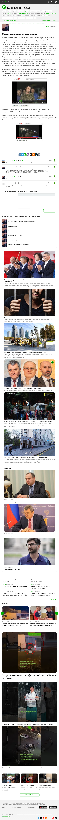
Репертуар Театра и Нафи (15, 235)
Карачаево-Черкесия (40, 13)
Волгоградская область (46, 11)
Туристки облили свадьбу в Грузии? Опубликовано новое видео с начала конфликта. (10, 788)
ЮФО (35, 18)
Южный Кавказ (29, 18)
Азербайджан (20, 11)
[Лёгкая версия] (9, 2)
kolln (14, 160)
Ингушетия (14, 13)
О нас (3, 807)
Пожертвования (31, 807)
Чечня (15, 18)
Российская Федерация (17, 15)
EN (5, 1)
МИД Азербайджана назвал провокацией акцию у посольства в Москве (25, 457)
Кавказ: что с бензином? (10, 20)
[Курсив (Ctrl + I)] (22, 194)
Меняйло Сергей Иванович (12, 536)
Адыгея (14, 11)
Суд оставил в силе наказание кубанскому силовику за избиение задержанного (43, 624)
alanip (14, 167)
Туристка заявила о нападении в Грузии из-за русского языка (47, 787)
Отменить (49, 210)
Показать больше (29, 794)
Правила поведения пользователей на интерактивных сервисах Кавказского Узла (34, 814)
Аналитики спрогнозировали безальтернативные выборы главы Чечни (25, 352)
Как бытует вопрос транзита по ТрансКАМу (20, 240)
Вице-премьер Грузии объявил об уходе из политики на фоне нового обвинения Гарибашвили (28, 280)
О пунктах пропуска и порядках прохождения (20, 230)
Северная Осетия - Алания (40, 15)
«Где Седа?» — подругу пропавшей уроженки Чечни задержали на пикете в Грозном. (27, 724)
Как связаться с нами (16, 807)
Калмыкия (31, 13)
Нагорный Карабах (7, 15)
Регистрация (24, 210)
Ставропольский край (7, 18)
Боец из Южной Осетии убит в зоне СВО (15, 586)
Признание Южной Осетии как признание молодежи (22, 221)
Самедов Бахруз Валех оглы (12, 569)
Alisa (14, 183)
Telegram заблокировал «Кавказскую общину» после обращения (29, 787)
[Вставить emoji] (32, 194)
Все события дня (52, 599)
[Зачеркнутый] (29, 194)
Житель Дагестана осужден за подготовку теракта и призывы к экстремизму (43, 594)
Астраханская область (35, 11)
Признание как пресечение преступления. (19, 244)
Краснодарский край (51, 13)
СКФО (49, 15)
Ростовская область (28, 15)
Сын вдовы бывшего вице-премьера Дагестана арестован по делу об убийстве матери (15, 595)
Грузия (4, 13)
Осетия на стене (12, 226)
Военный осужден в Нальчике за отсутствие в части (40, 580)
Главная (4, 23)
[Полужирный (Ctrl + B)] (19, 194)
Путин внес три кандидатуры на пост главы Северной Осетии (22, 388)
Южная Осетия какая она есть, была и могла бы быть (33, 23)
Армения (27, 11)
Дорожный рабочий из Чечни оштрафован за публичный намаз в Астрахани (15, 624)
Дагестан (9, 13)
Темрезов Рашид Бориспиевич (13, 502)
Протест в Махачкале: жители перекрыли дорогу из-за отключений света (24, 768)
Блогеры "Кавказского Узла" (14, 23)
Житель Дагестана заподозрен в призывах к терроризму (40, 587)
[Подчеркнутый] (26, 194)
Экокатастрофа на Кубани (50, 20)
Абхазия (4, 11)
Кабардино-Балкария (23, 13)
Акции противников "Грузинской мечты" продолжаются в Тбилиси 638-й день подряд (29, 421)
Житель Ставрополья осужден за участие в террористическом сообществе (26, 318)
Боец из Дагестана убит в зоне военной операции (15, 580)
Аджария (9, 11)
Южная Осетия (21, 18)
